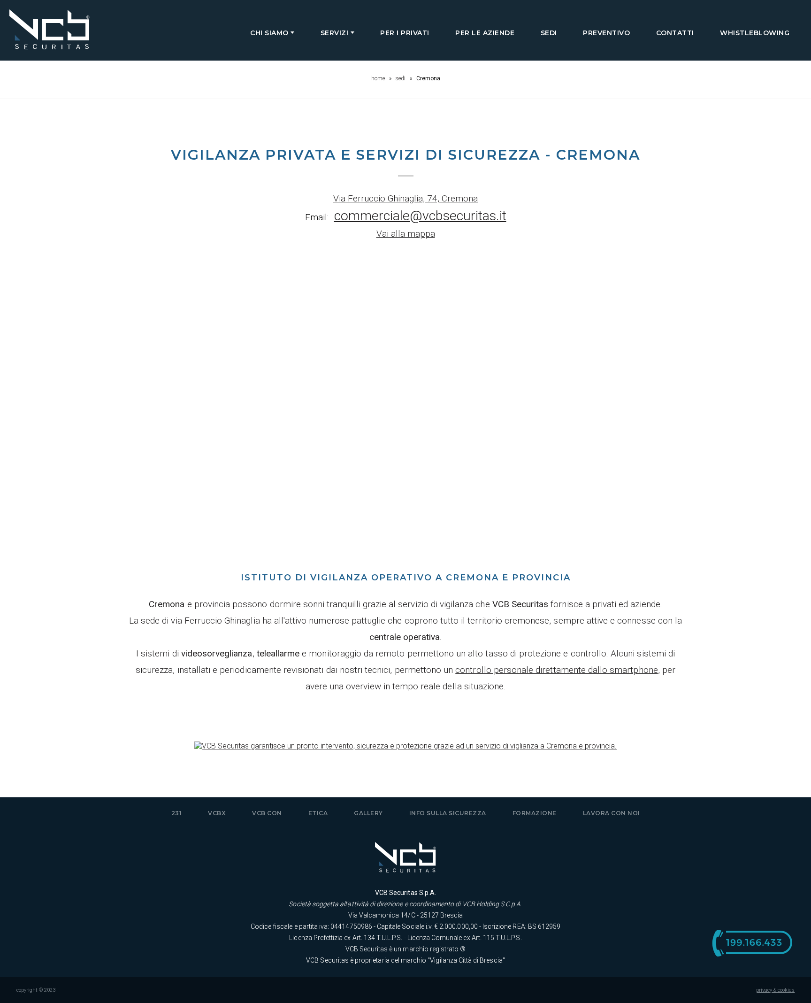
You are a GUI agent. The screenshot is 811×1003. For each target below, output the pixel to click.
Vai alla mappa (405, 233)
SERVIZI (336, 33)
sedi (401, 78)
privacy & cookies (775, 990)
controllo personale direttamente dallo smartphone (556, 669)
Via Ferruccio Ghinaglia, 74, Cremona (405, 198)
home (378, 78)
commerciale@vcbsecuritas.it (420, 216)
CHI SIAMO (270, 33)
